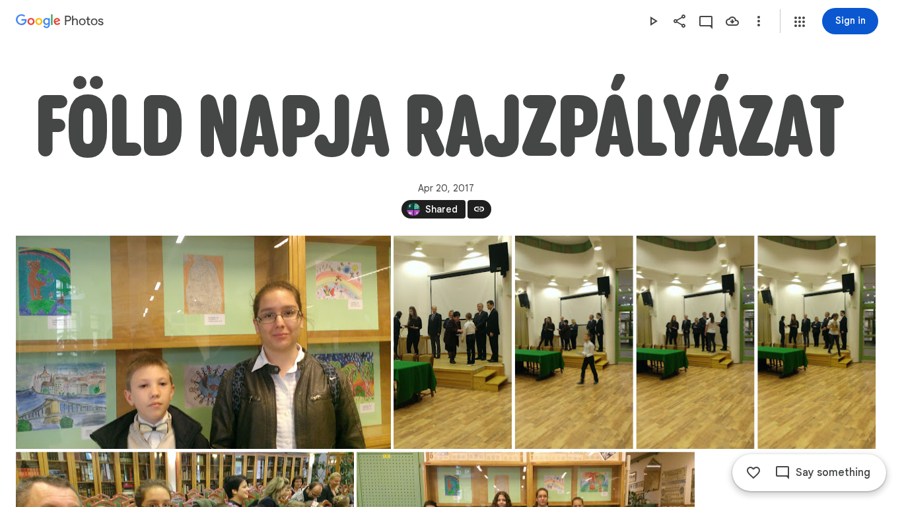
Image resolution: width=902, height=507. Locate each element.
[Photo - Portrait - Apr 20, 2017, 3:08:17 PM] (453, 342)
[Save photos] (732, 21)
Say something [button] (833, 472)
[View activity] (706, 21)
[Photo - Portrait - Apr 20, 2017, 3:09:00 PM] (816, 342)
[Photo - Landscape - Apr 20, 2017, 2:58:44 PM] (203, 342)
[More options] (759, 21)
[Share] (679, 21)
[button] (799, 22)
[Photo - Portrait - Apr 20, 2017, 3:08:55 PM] (696, 342)
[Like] (753, 472)
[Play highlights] (653, 21)
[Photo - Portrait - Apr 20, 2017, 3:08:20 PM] (574, 342)
